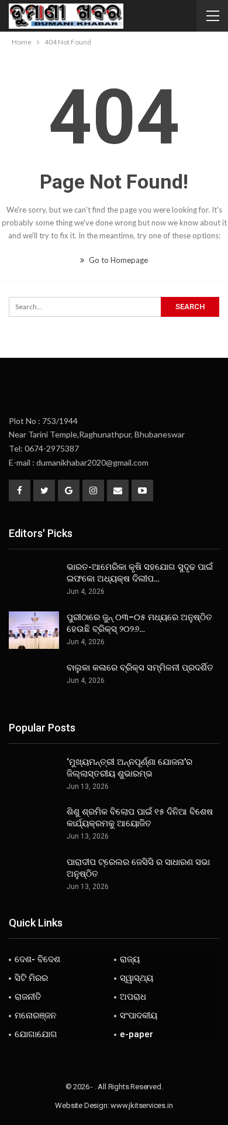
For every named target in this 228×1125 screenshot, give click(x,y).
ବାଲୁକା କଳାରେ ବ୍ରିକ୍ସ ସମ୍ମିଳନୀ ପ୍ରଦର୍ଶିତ (140, 667)
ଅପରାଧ (133, 996)
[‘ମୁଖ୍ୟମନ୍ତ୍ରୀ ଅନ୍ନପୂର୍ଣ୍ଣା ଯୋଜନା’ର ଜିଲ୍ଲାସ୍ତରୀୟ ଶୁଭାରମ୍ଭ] (34, 775)
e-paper (136, 1034)
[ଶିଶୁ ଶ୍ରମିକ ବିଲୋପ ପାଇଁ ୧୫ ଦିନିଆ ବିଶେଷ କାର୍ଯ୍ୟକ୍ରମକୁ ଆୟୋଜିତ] (34, 824)
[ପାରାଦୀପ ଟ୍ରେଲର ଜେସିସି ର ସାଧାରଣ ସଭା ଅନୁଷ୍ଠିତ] (34, 875)
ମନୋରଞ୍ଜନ (35, 1015)
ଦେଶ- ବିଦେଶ (37, 959)
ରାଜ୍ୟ (130, 959)
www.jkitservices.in (141, 1105)
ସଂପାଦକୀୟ (138, 1015)
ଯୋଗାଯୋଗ (36, 1034)
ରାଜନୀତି (28, 996)
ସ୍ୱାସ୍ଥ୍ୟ (136, 978)
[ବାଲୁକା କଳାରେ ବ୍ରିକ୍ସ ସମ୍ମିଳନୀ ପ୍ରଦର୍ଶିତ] (34, 680)
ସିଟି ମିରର (31, 978)
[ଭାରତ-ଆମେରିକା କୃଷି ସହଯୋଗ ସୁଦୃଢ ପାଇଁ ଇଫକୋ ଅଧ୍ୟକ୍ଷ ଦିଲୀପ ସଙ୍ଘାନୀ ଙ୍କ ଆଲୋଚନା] (34, 580)
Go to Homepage (117, 260)
